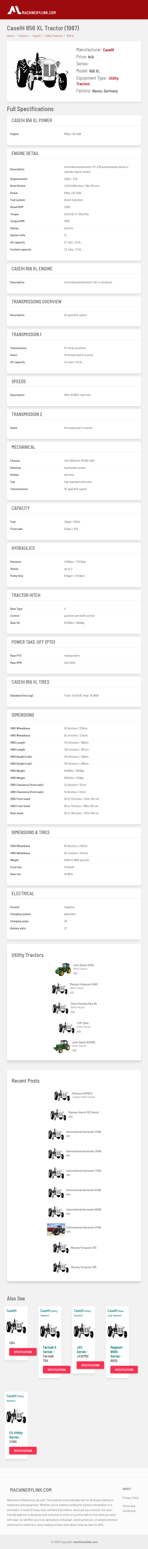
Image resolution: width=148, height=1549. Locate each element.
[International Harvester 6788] (56, 1229)
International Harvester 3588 (83, 1151)
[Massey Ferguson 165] (61, 1267)
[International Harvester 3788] (56, 1173)
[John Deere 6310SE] (62, 1046)
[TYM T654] (67, 1027)
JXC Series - (82, 1349)
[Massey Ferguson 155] (61, 1247)
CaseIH (108, 49)
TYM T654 (82, 1023)
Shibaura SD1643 (82, 1093)
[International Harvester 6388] (56, 1192)
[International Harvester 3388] (56, 1134)
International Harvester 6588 (83, 1209)
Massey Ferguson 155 (84, 1247)
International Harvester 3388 (83, 1131)
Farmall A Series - (49, 1349)
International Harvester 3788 (83, 1170)
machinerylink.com (86, 1542)
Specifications (23, 1352)
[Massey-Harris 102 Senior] (58, 1114)
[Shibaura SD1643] (62, 1095)
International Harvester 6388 (83, 1190)
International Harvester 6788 (83, 1227)
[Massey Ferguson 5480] (60, 988)
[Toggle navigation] (138, 9)
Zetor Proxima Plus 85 (84, 1003)
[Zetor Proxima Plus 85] (61, 1008)
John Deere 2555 (83, 965)
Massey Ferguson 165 (84, 1267)
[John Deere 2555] (63, 969)
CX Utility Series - (16, 1434)
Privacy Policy (131, 1497)
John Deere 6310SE (83, 1042)
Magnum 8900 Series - (116, 1351)
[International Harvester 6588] (56, 1212)
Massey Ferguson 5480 (84, 984)
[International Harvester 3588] (56, 1153)
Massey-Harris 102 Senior (83, 1112)
